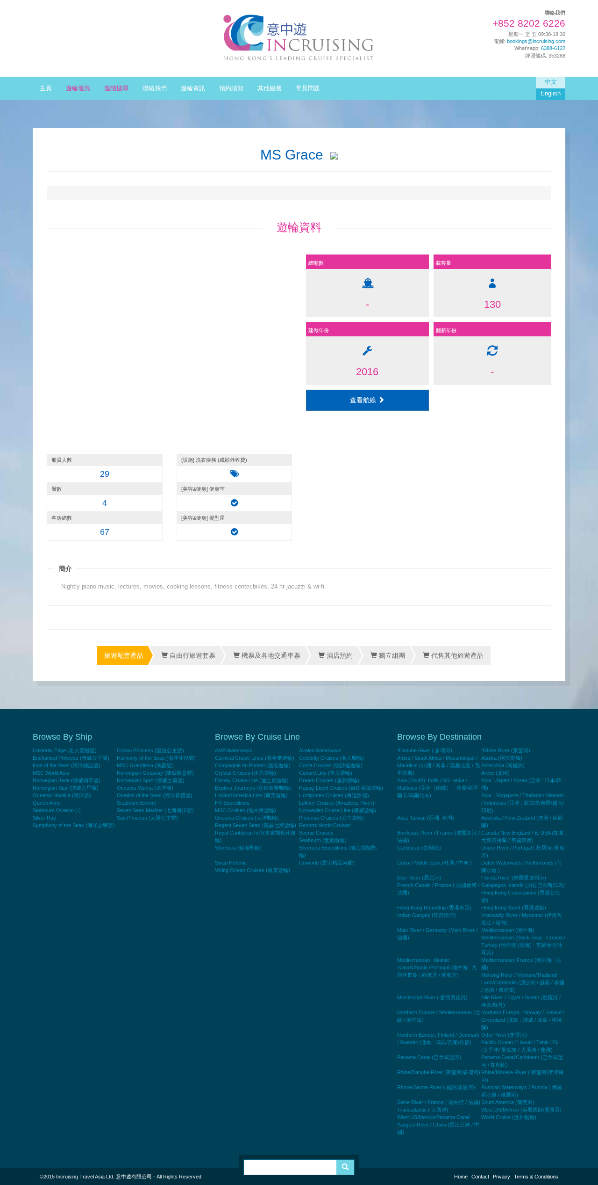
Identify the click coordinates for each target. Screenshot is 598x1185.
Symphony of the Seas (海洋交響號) (74, 825)
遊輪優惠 (78, 88)
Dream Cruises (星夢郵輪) (329, 780)
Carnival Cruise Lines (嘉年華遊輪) (254, 758)
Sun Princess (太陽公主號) (147, 818)
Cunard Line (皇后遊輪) (325, 773)
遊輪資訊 (193, 88)
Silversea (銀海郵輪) (238, 848)
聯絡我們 (154, 88)
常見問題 (308, 88)
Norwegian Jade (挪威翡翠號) (66, 780)
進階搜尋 (116, 88)
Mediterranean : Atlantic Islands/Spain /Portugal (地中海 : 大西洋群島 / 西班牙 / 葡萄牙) (437, 967)
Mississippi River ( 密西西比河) (432, 997)
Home (461, 1176)
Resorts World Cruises (325, 825)
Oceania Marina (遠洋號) (145, 788)
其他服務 (269, 88)
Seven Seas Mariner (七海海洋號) (155, 810)
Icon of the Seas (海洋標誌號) (66, 765)
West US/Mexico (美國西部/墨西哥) (521, 1109)
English (551, 93)
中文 (551, 82)
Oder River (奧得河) (504, 1035)
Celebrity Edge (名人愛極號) (65, 750)
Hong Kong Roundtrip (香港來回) (434, 907)
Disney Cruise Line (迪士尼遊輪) (252, 780)
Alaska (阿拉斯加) (501, 758)
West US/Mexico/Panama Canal (433, 1117)
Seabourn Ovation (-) (57, 810)
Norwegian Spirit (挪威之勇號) (151, 780)
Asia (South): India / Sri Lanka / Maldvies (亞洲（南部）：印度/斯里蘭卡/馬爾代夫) (437, 788)
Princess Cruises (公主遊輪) (331, 818)
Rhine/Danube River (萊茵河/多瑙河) (438, 1072)
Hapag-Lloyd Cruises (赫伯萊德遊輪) (341, 788)
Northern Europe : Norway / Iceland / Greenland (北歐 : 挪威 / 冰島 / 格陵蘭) (522, 1020)
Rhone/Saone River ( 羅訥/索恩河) (436, 1087)
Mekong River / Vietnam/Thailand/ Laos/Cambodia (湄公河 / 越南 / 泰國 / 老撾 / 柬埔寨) (522, 982)
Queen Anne (47, 803)
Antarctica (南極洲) (503, 765)
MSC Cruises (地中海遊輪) (245, 810)
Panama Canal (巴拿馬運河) (429, 1057)
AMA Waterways (233, 750)
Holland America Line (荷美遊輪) (251, 795)
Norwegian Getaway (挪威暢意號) (155, 773)
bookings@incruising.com (536, 41)
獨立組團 (391, 655)
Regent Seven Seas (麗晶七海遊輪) (255, 825)
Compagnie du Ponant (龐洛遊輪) (253, 765)
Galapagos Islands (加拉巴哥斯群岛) (523, 885)
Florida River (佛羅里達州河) (513, 877)
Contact (480, 1176)
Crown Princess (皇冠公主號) (150, 750)
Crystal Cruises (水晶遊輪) (245, 773)
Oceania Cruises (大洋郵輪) (247, 818)
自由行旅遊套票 (191, 655)
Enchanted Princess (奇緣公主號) (71, 758)
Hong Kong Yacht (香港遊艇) (513, 907)
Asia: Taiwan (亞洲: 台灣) (425, 818)
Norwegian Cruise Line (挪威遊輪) (337, 810)
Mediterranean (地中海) (507, 930)
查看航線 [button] (364, 400)
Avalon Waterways (320, 750)
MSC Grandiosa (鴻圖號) (145, 765)
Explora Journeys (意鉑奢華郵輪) (253, 788)
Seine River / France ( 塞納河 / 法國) (438, 1102)
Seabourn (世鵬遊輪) (323, 840)
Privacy (501, 1176)
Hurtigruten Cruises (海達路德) (334, 795)
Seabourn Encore (137, 803)
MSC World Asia (51, 773)
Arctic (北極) (495, 773)
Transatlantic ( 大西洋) (422, 1109)
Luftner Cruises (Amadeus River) (336, 803)
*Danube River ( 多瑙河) (424, 750)
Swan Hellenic (231, 862)
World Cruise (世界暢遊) (508, 1117)
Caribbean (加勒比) (419, 848)
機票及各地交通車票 (270, 655)
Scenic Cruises (316, 833)
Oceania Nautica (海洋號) (62, 795)
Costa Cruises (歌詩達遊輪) (331, 765)
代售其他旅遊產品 (456, 655)
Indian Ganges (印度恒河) (426, 915)
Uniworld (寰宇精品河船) (327, 862)
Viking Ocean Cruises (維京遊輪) (252, 870)
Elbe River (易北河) (419, 877)
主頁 (46, 88)
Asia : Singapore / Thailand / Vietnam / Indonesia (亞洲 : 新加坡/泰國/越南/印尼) (522, 802)
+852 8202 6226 (528, 23)
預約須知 (231, 88)
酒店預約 (339, 655)
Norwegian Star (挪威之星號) (66, 788)
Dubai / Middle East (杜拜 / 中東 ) (434, 862)
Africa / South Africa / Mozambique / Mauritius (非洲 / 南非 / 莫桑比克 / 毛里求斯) (438, 765)
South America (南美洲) (507, 1102)
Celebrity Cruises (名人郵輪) (331, 758)
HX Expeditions (232, 803)
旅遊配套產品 (123, 655)
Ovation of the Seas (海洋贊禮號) (154, 795)
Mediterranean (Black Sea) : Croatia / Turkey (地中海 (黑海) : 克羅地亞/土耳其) (523, 945)
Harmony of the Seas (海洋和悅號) (156, 758)
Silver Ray (44, 818)
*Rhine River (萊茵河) (505, 750)
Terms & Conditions (536, 1176)
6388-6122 (553, 48)
